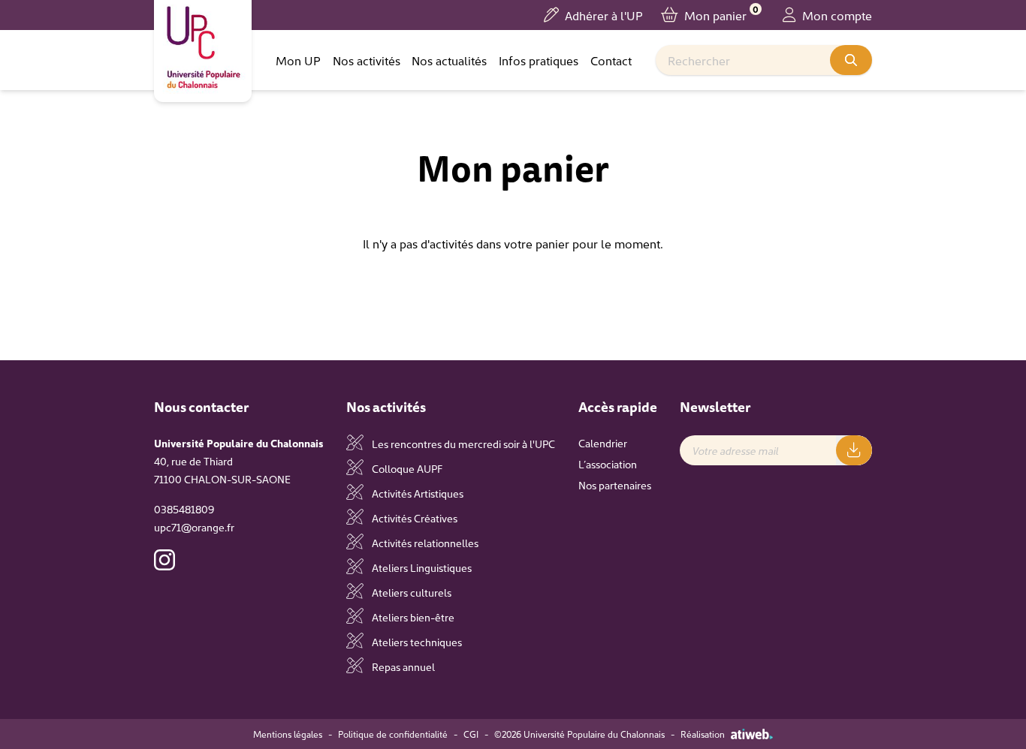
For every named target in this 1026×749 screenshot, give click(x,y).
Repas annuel (402, 666)
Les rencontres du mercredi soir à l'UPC (462, 443)
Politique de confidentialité (393, 734)
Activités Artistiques (416, 493)
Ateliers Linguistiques (421, 567)
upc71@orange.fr (194, 526)
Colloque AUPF (406, 468)
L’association (607, 463)
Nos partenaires (614, 484)
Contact (611, 60)
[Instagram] (164, 559)
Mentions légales (287, 734)
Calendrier (602, 442)
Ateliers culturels (410, 592)
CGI (470, 734)
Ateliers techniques (416, 641)
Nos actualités (449, 60)
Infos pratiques (538, 60)
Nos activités (366, 60)
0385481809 (184, 508)
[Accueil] (203, 48)
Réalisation (702, 734)
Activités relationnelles (424, 542)
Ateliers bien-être (412, 616)
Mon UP (298, 60)
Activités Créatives (413, 517)
